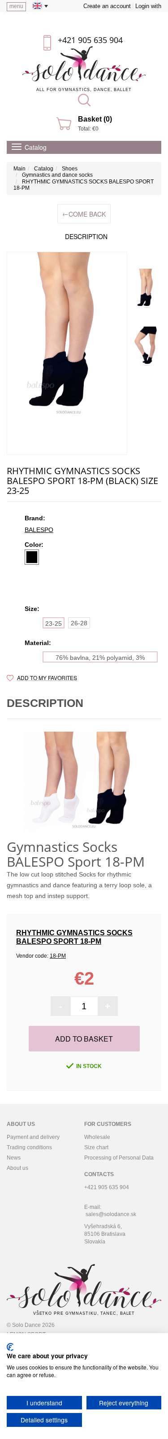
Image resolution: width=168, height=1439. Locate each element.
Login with (148, 6)
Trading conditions (29, 1147)
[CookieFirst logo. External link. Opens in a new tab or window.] (10, 1347)
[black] (32, 557)
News (14, 1158)
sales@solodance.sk (111, 1214)
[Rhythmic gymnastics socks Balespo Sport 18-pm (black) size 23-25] (146, 293)
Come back (84, 213)
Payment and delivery (33, 1137)
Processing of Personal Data (119, 1158)
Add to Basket (84, 1038)
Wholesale (97, 1137)
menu (16, 6)
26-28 (79, 623)
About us (17, 1168)
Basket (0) (95, 119)
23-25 (53, 623)
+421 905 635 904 (90, 40)
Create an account (107, 6)
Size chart (96, 1147)
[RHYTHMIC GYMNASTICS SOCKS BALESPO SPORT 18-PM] (67, 353)
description (86, 236)
